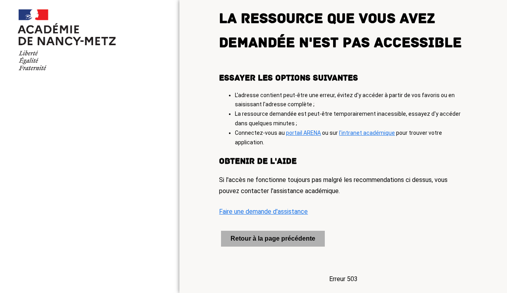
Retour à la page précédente (273, 238)
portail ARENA (303, 133)
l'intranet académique (367, 133)
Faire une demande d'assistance (263, 211)
